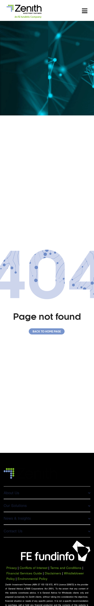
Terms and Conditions (65, 568)
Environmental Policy (32, 578)
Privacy (11, 568)
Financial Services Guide (24, 573)
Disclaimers (53, 573)
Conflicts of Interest (33, 568)
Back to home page (47, 331)
